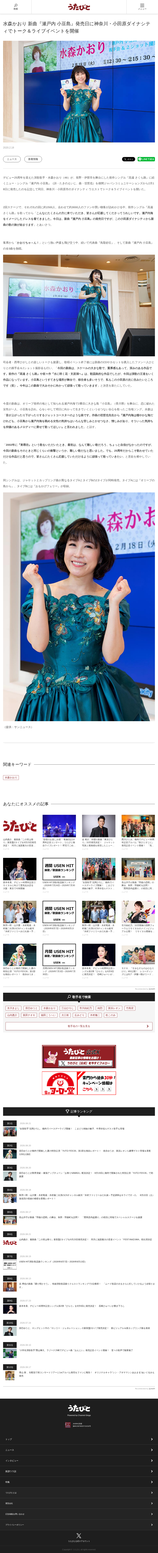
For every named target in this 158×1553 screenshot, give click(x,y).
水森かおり (11, 777)
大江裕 (65, 1015)
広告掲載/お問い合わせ (14, 1514)
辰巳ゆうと (31, 1008)
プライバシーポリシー (14, 1525)
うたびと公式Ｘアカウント (79, 1541)
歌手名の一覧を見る (79, 1026)
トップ (8, 1439)
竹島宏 (130, 1008)
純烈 (100, 1008)
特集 (7, 1482)
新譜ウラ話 (10, 1471)
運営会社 (9, 1503)
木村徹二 (95, 1015)
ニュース (12, 159)
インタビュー (11, 1460)
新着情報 (33, 159)
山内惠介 (12, 1015)
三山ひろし (67, 1008)
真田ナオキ (29, 1015)
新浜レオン (114, 1008)
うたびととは (11, 1493)
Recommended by (141, 989)
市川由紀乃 (85, 1008)
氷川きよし (13, 1008)
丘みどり (79, 1015)
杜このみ (111, 1015)
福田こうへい (48, 1015)
